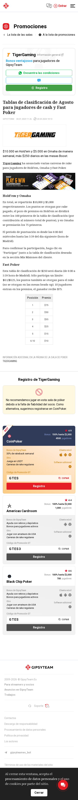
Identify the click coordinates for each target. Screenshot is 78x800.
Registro (42, 88)
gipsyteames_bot (20, 752)
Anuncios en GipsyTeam (18, 689)
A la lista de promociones (59, 34)
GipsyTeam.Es (28, 679)
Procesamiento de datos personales (25, 729)
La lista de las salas (19, 34)
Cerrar (39, 792)
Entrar (62, 6)
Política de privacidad (16, 735)
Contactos (10, 718)
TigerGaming (10, 361)
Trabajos (9, 694)
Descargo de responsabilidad (20, 723)
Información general (48, 54)
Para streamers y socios (19, 684)
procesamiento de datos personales (31, 779)
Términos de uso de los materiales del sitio (28, 764)
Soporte (38, 705)
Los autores (11, 741)
